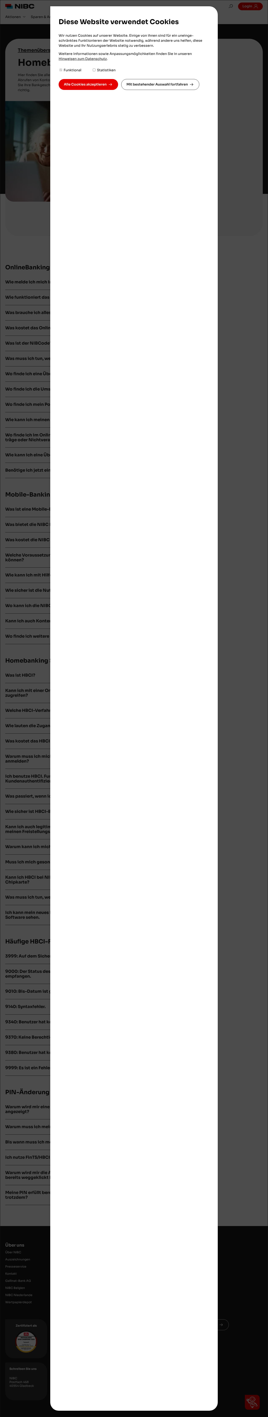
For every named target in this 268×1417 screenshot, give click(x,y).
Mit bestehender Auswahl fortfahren (157, 84)
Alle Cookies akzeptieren (85, 84)
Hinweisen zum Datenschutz (83, 59)
